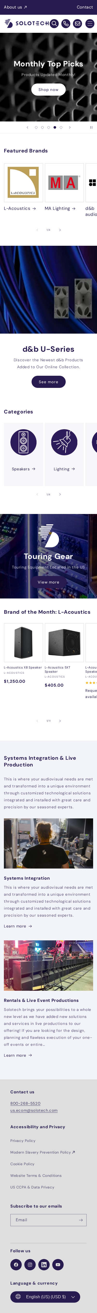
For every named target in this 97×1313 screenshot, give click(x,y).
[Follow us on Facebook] (16, 1264)
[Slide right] (60, 230)
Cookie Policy (22, 1164)
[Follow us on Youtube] (58, 1264)
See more (48, 381)
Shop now (48, 89)
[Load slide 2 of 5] (42, 127)
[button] (89, 23)
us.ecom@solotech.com (34, 1110)
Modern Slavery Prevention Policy (40, 1152)
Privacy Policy (22, 1140)
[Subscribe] (80, 1220)
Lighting (62, 469)
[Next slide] (70, 127)
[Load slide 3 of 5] (49, 127)
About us (13, 7)
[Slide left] (37, 230)
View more (48, 582)
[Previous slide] (27, 127)
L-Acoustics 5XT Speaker (58, 670)
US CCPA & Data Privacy (32, 1187)
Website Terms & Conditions (36, 1175)
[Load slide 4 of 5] (55, 127)
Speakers (21, 469)
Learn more (15, 926)
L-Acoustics (17, 208)
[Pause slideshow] (91, 127)
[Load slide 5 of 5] (61, 127)
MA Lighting (57, 208)
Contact (85, 7)
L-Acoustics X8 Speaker (23, 668)
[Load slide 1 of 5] (36, 127)
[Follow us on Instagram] (30, 1264)
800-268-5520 (25, 1103)
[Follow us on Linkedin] (44, 1264)
